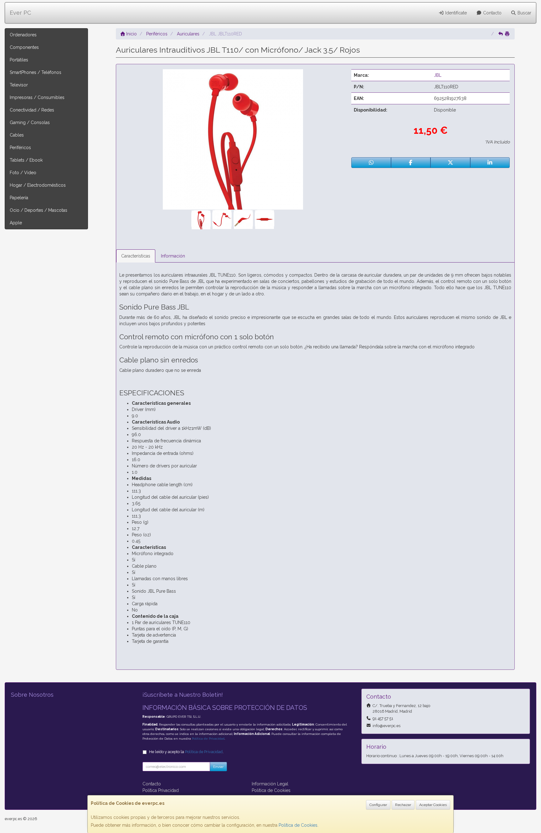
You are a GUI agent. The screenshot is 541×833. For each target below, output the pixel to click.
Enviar (218, 766)
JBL (437, 75)
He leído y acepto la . (186, 751)
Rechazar (403, 805)
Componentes (24, 47)
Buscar (523, 12)
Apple (16, 222)
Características (135, 255)
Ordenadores (23, 34)
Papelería (19, 197)
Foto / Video (23, 172)
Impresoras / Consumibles (37, 97)
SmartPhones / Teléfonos (35, 72)
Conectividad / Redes (32, 109)
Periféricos (20, 147)
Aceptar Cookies (433, 805)
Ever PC (20, 12)
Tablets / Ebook (26, 160)
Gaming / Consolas (30, 122)
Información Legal (270, 783)
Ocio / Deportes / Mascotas (38, 210)
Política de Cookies (298, 825)
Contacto (492, 12)
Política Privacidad (160, 790)
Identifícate (455, 12)
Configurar (378, 805)
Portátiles (19, 59)
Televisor (19, 84)
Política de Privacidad (208, 738)
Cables (17, 135)
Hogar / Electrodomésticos (38, 185)
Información (173, 255)
